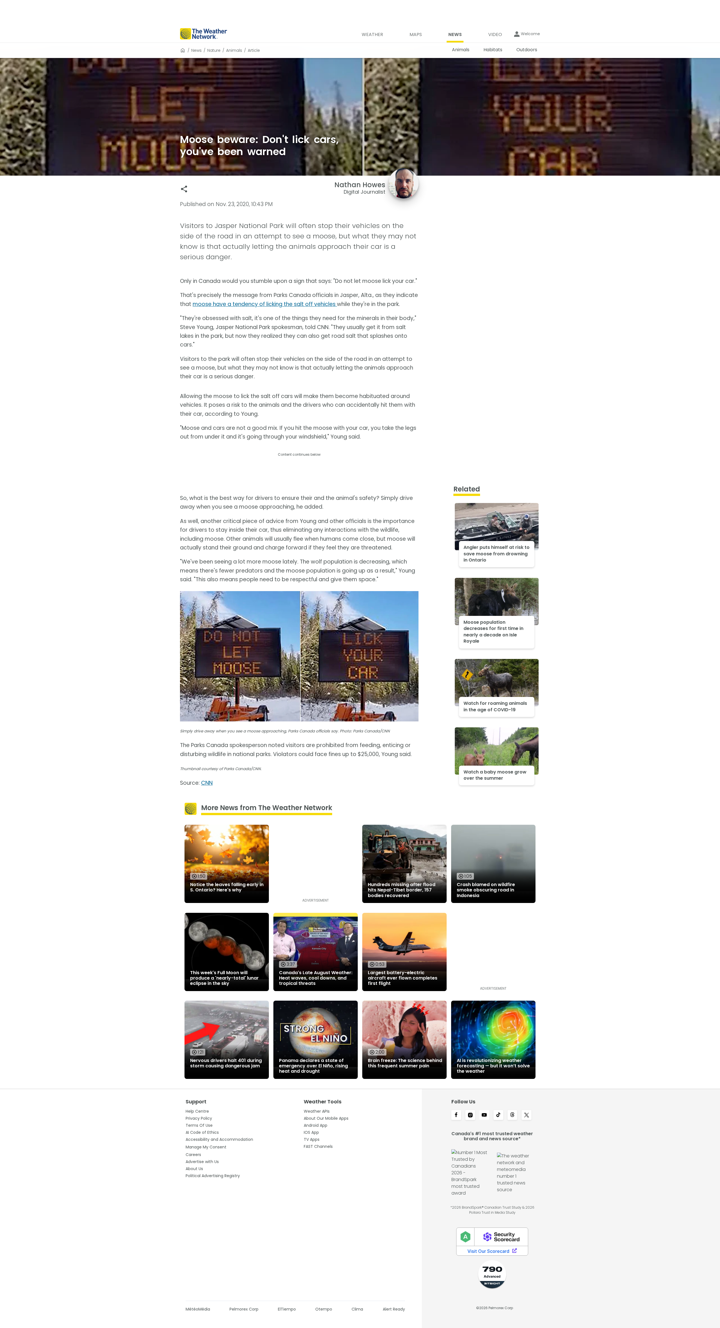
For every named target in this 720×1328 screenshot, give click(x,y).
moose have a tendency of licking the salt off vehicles (265, 304)
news (196, 50)
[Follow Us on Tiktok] (498, 1115)
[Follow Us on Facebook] (456, 1115)
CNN (207, 783)
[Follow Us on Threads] (512, 1115)
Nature (213, 50)
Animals (234, 50)
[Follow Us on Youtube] (484, 1115)
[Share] (184, 189)
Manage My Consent (206, 1147)
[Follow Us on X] (526, 1115)
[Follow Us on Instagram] (470, 1115)
